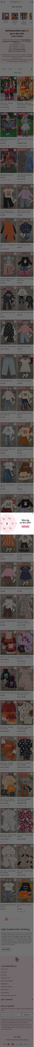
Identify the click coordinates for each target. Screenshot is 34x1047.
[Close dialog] (32, 513)
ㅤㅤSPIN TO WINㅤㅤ (24, 526)
